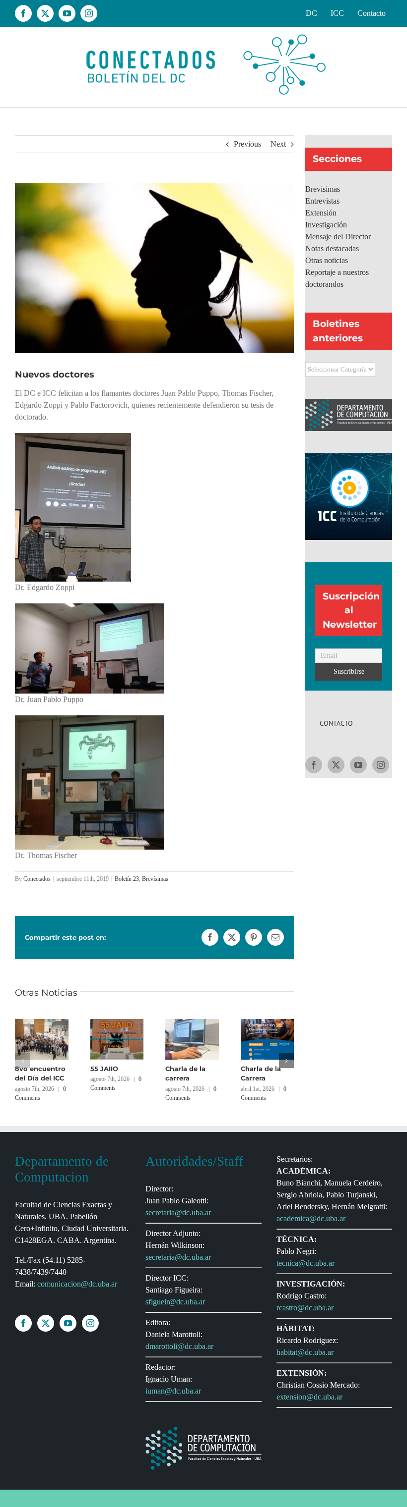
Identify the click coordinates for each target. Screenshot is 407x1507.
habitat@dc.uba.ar (305, 1352)
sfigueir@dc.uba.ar (175, 1301)
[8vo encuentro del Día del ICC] (41, 1023)
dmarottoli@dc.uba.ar (179, 1346)
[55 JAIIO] (117, 1023)
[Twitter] (336, 764)
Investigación (326, 224)
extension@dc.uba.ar (309, 1397)
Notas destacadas (332, 248)
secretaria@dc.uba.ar (178, 1212)
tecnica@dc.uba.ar (305, 1263)
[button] (22, 1060)
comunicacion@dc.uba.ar (77, 1284)
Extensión (321, 213)
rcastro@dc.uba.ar (305, 1307)
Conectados (37, 878)
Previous (247, 144)
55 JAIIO (104, 1069)
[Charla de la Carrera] (267, 1023)
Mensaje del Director (338, 236)
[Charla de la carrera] (192, 1023)
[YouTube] (358, 764)
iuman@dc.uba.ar (173, 1391)
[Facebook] (313, 764)
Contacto (336, 723)
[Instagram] (380, 764)
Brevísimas (155, 878)
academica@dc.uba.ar (310, 1218)
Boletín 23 (127, 878)
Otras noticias (326, 260)
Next (278, 144)
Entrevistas (322, 201)
